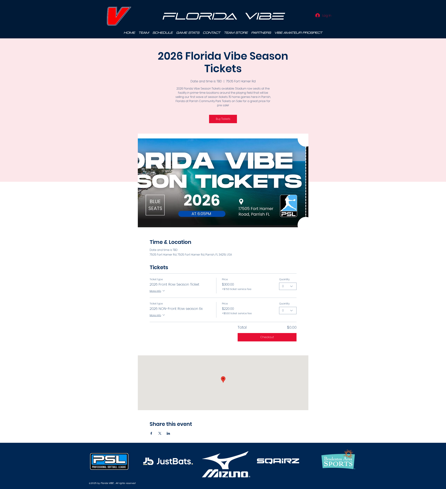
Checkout (267, 337)
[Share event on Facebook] (151, 433)
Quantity (284, 279)
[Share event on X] (160, 433)
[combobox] (288, 286)
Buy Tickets (223, 119)
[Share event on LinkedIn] (168, 433)
